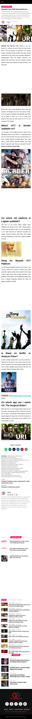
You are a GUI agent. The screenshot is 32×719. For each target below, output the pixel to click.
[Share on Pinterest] (22, 449)
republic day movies (7, 471)
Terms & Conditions (18, 709)
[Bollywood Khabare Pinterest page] (25, 704)
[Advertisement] (16, 80)
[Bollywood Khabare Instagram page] (16, 704)
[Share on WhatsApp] (5, 449)
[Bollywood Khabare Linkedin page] (20, 704)
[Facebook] (8, 494)
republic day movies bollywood (10, 469)
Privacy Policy (27, 709)
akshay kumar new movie (21, 471)
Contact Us (11, 709)
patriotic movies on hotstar (10, 465)
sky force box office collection (11, 475)
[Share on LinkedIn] (18, 449)
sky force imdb (6, 472)
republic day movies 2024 (9, 463)
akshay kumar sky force (18, 472)
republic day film (24, 460)
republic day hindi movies (15, 456)
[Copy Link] (26, 449)
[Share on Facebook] (9, 449)
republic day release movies (10, 460)
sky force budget (7, 474)
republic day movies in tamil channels (12, 464)
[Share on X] (14, 449)
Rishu (8, 22)
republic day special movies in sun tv (12, 458)
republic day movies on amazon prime (12, 468)
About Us (6, 709)
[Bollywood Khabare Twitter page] (11, 704)
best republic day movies (9, 457)
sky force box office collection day (12, 476)
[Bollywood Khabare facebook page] (7, 704)
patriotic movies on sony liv (10, 467)
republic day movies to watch (10, 461)
